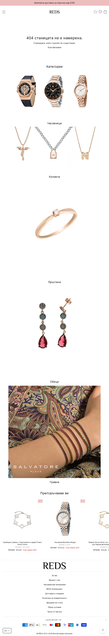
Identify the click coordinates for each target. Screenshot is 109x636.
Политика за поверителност (54, 598)
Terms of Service (54, 612)
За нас (54, 575)
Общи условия (54, 607)
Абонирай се (54, 620)
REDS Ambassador (54, 589)
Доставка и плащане (54, 594)
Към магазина (54, 47)
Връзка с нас (54, 580)
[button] (7, 630)
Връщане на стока (55, 603)
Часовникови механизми (54, 585)
